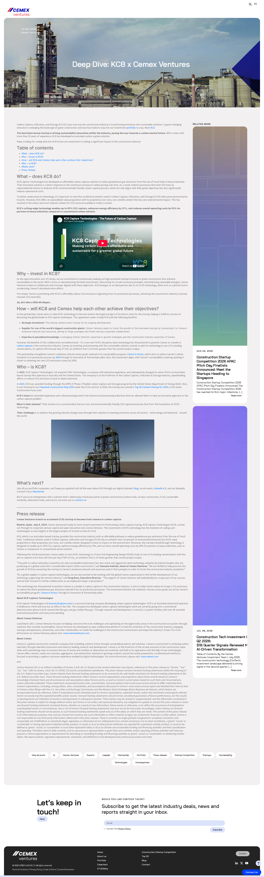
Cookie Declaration (66, 869)
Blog (144, 860)
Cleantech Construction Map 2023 (56, 387)
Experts (90, 755)
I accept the (118, 828)
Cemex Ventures (71, 755)
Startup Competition (185, 755)
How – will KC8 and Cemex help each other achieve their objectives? (58, 160)
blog (136, 488)
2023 (21, 383)
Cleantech (102, 865)
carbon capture (24, 345)
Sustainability (225, 755)
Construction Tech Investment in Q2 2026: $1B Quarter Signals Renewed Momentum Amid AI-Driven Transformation (220, 643)
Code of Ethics (50, 869)
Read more (236, 395)
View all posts (38, 755)
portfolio (131, 127)
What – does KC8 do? (33, 153)
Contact (146, 865)
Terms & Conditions (20, 869)
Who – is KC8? (29, 163)
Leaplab (106, 755)
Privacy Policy (124, 828)
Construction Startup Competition (159, 852)
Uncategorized (142, 762)
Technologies (121, 762)
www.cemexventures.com (76, 633)
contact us (80, 500)
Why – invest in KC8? (33, 156)
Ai (54, 755)
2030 (58, 357)
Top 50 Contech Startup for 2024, (151, 387)
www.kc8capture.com (60, 603)
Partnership (123, 755)
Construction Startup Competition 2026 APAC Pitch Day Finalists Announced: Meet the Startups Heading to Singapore (216, 367)
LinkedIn (158, 488)
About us (101, 856)
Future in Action (135, 354)
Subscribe (217, 829)
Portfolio (141, 755)
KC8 (152, 127)
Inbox (42, 819)
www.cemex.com (150, 656)
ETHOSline (102, 869)
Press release (28, 170)
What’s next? (29, 166)
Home (100, 852)
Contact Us (252, 872)
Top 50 (145, 856)
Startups (207, 755)
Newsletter (38, 491)
